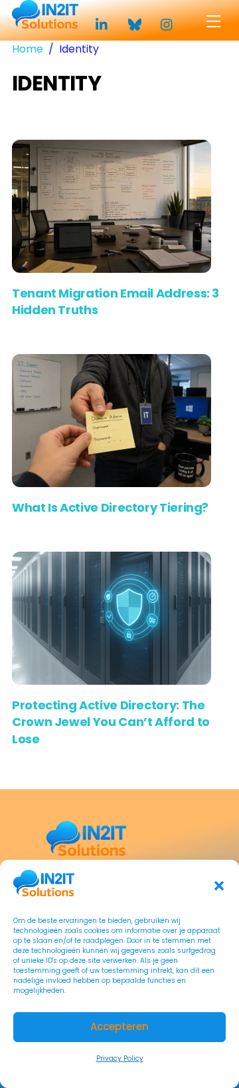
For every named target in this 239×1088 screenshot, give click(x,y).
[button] (219, 885)
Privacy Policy (119, 1058)
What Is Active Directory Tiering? (110, 507)
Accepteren (119, 1026)
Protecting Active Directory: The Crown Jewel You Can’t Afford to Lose (111, 722)
